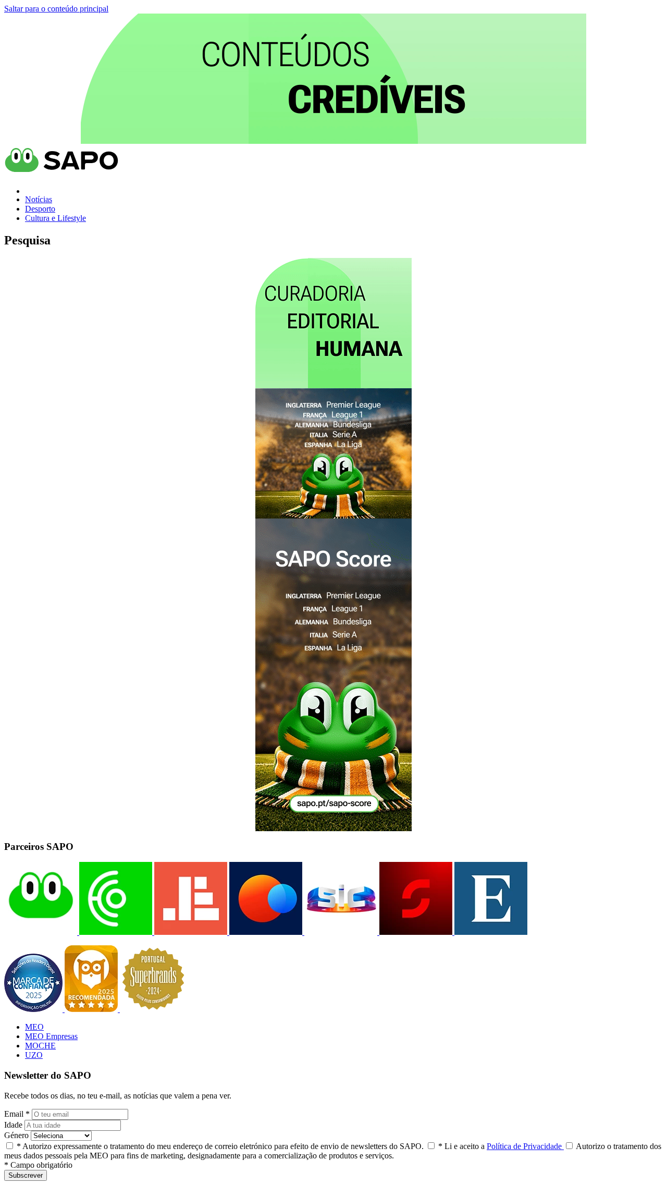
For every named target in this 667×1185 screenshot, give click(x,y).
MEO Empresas (51, 1036)
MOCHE (40, 1045)
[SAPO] (40, 932)
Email (17, 1113)
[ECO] (114, 932)
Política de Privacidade (525, 1146)
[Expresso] (489, 932)
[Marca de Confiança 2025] (34, 1009)
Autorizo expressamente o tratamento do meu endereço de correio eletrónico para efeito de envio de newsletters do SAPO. (220, 1146)
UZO (34, 1055)
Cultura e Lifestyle (55, 218)
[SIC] (339, 932)
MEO (34, 1026)
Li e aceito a (501, 1146)
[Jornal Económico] (189, 932)
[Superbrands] (153, 1009)
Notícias (38, 199)
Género (16, 1135)
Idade (13, 1124)
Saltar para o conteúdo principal (56, 8)
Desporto (40, 208)
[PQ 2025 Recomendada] (92, 1009)
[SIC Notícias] (414, 932)
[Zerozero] (264, 932)
